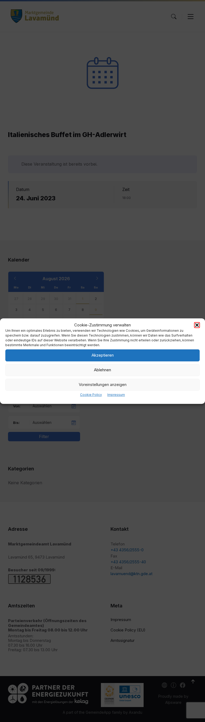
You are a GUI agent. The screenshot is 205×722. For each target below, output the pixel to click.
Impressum (116, 395)
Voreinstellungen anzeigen (103, 384)
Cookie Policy (91, 395)
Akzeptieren (103, 355)
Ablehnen (102, 369)
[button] (197, 325)
